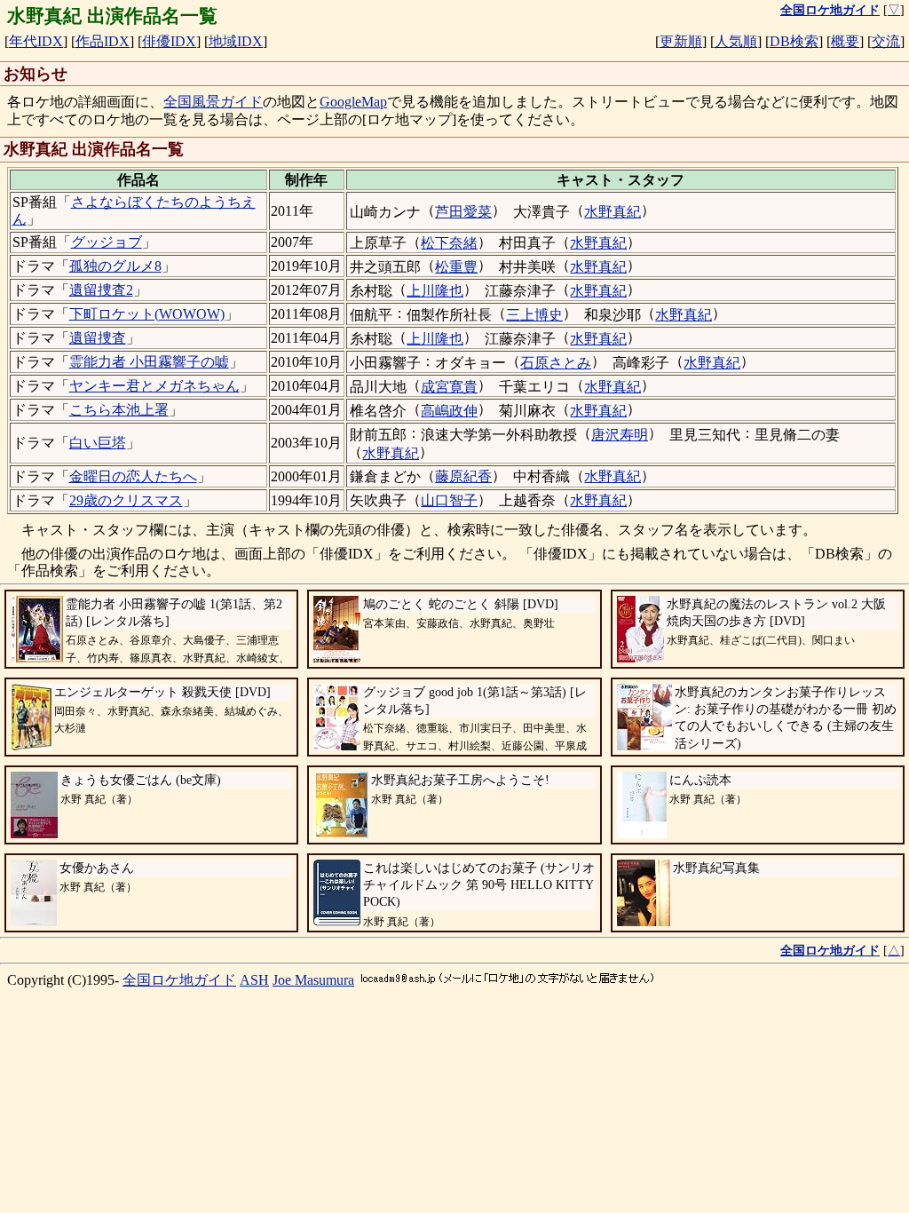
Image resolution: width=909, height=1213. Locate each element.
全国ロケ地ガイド (179, 979)
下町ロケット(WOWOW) (147, 313)
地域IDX (236, 41)
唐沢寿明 (619, 434)
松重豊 (456, 266)
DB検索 (794, 41)
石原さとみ (555, 362)
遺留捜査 (97, 337)
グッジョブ (106, 242)
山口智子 (449, 500)
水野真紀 (612, 211)
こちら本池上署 (119, 409)
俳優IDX (169, 41)
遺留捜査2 (101, 289)
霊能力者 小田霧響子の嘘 (149, 361)
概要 (845, 41)
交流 (886, 41)
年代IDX (36, 41)
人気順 (736, 41)
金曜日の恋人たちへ (133, 476)
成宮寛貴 (449, 386)
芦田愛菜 (463, 211)
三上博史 (534, 314)
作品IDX (102, 41)
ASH (254, 979)
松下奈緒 (449, 242)
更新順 (681, 41)
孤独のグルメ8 (115, 266)
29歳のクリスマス (126, 500)
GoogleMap (353, 101)
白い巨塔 (97, 442)
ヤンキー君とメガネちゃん (154, 385)
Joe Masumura (313, 979)
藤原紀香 (463, 476)
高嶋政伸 (449, 410)
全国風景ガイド (213, 101)
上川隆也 (435, 290)
